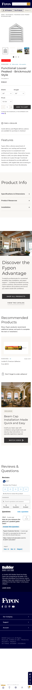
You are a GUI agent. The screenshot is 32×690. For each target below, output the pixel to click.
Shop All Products (16, 296)
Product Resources (15, 201)
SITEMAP (13, 643)
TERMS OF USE (14, 640)
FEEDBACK (22, 643)
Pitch (3, 98)
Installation (15, 207)
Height (16, 90)
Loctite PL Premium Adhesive (10, 361)
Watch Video (15, 440)
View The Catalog (16, 303)
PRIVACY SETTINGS (9, 642)
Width (3, 90)
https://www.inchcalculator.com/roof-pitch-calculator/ (14, 539)
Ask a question (22, 64)
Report (19, 549)
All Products (9, 14)
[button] (13, 57)
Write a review (15, 64)
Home (3, 14)
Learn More (6, 588)
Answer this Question (11, 527)
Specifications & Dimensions (15, 194)
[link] (5, 497)
